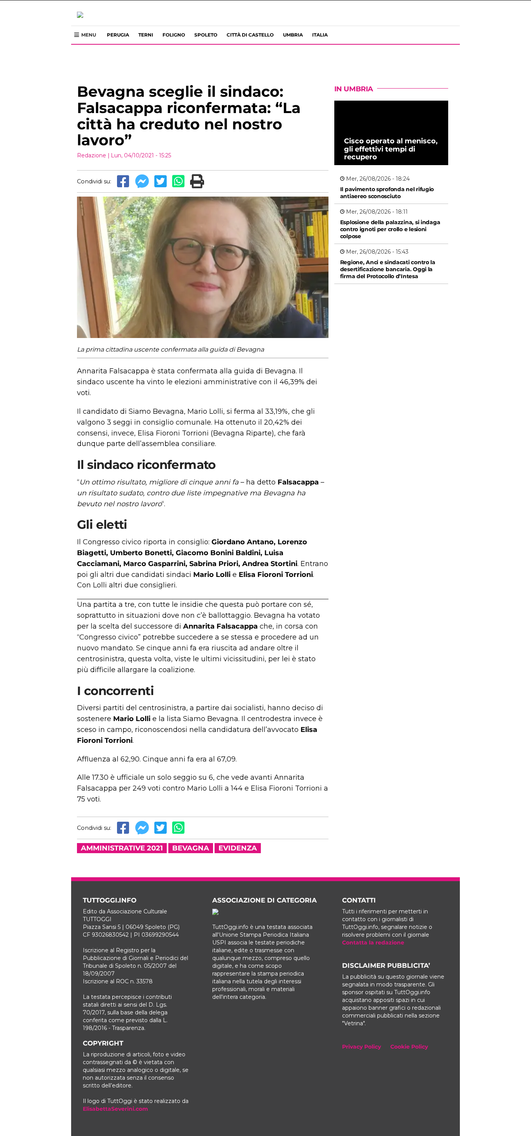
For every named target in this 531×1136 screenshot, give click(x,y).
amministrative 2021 (122, 848)
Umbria (293, 35)
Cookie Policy (409, 1046)
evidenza (237, 848)
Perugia (118, 35)
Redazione (91, 155)
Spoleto (205, 35)
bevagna (190, 848)
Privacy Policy (361, 1046)
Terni (145, 35)
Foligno (173, 35)
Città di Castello (250, 35)
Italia (320, 35)
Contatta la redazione (373, 942)
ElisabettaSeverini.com (115, 1108)
